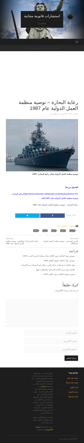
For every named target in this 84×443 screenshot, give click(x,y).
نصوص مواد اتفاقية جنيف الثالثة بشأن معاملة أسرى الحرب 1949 (49, 256)
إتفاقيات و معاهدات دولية (65, 226)
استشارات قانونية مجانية (42, 16)
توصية (44, 230)
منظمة (35, 230)
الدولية (62, 230)
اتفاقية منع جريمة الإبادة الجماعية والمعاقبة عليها (55, 270)
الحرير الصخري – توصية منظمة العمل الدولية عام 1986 (60, 241)
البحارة (72, 230)
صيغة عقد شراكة (72, 383)
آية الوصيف (63, 114)
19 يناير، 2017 (73, 114)
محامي (43, 386)
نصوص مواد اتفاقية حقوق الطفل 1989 (59, 260)
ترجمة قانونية (73, 392)
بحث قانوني (74, 387)
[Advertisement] (42, 77)
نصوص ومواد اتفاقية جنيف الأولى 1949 (59, 274)
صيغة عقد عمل (72, 378)
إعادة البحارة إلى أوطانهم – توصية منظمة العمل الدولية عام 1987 (22, 241)
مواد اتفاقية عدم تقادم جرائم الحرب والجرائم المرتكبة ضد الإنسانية (48, 265)
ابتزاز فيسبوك (73, 396)
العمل (53, 230)
